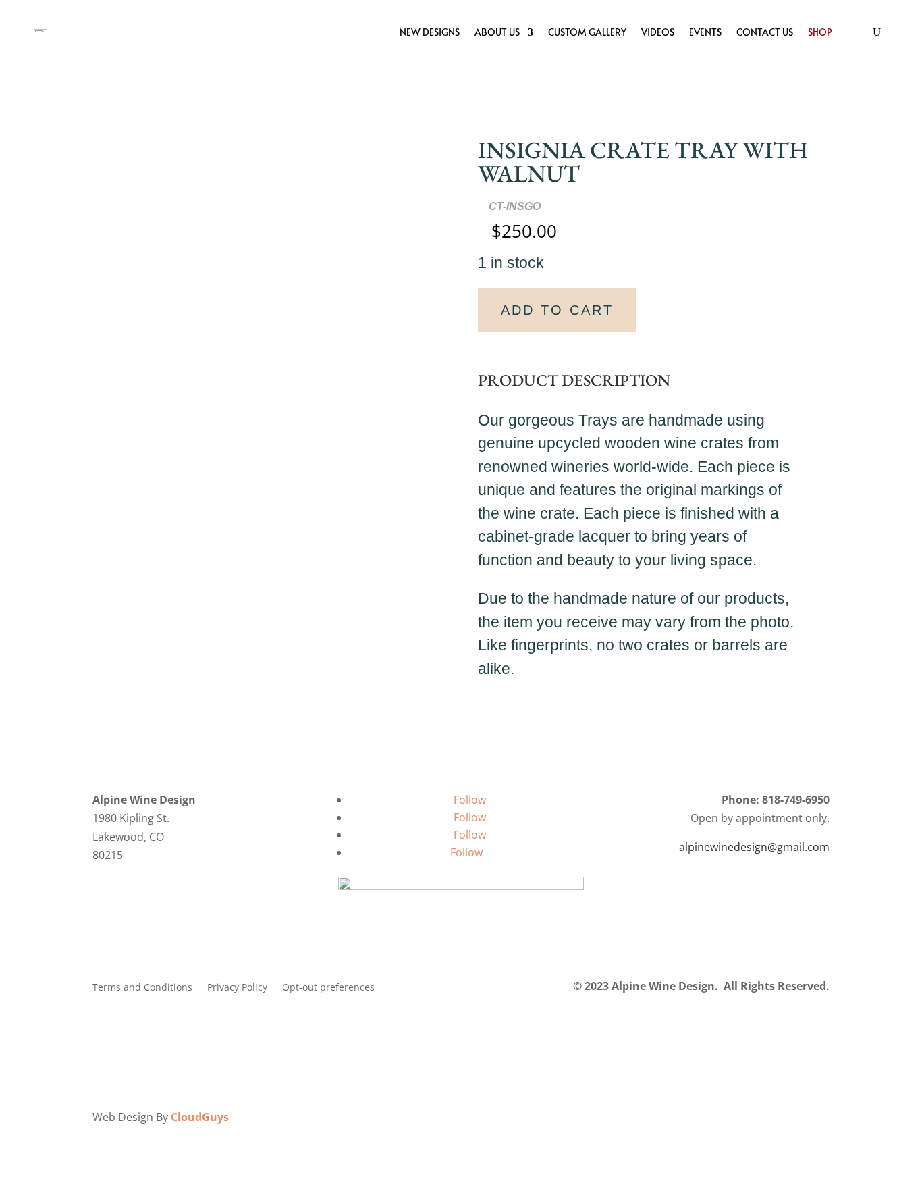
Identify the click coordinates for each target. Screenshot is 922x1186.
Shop (820, 32)
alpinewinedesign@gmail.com (754, 847)
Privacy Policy (237, 988)
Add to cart (557, 310)
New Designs (430, 32)
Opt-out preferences (328, 988)
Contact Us (764, 32)
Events (705, 32)
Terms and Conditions (142, 988)
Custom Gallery (587, 32)
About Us (497, 32)
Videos (657, 32)
